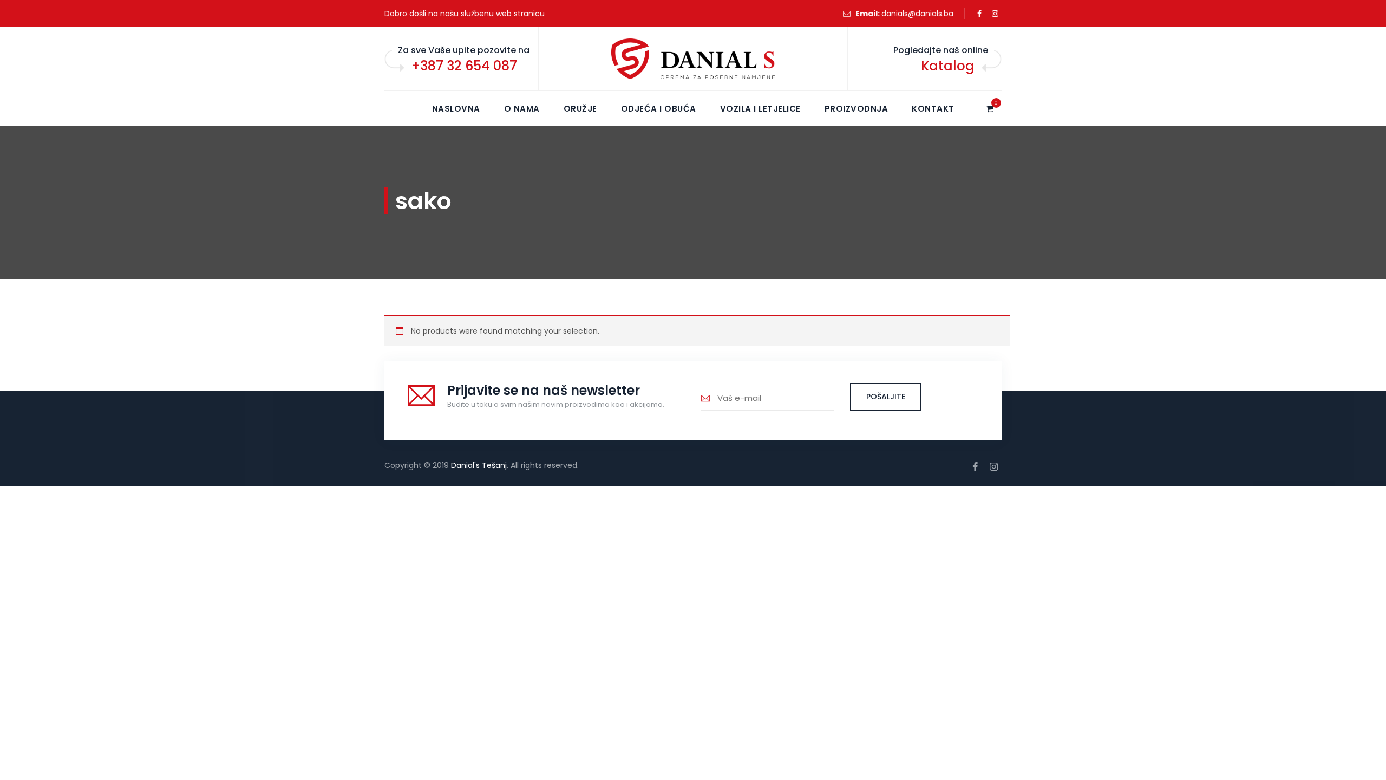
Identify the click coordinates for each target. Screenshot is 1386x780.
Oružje (580, 108)
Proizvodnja (856, 108)
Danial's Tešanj (479, 465)
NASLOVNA (456, 108)
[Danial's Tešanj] (693, 59)
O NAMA (522, 108)
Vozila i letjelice (760, 108)
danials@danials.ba (917, 13)
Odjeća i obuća (658, 108)
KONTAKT (933, 108)
